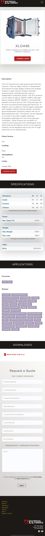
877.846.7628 (39, 528)
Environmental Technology (10, 307)
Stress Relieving (33, 326)
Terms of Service (22, 478)
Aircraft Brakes (25, 297)
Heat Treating (15, 310)
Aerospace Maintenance (19, 294)
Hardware (5, 310)
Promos (4, 503)
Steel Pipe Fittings (8, 326)
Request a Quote (23, 58)
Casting (5, 304)
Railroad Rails (7, 323)
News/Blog (5, 505)
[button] (42, 1)
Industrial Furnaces (8, 316)
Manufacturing (21, 316)
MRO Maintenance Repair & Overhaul (21, 319)
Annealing (22, 301)
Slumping (38, 323)
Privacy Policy (37, 477)
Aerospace (6, 294)
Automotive (32, 301)
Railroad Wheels (18, 323)
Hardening (32, 307)
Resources (5, 507)
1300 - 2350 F (7, 282)
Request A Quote (7, 513)
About (4, 511)
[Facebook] (39, 531)
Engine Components (25, 304)
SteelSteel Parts (21, 326)
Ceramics (13, 304)
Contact (4, 509)
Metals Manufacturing (34, 316)
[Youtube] (42, 531)
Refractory (29, 323)
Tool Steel (15, 329)
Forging (24, 307)
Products (5, 501)
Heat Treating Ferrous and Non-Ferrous (14, 313)
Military (5, 319)
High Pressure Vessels (34, 313)
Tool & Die (6, 329)
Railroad (37, 319)
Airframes (35, 297)
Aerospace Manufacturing (10, 297)
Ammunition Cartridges (9, 301)
